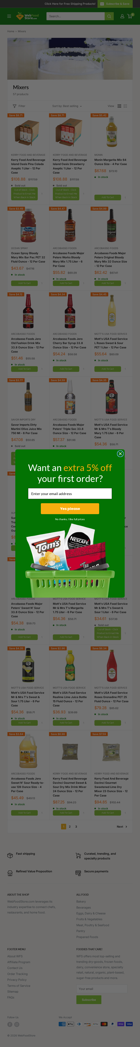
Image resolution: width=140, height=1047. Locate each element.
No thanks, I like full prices (70, 519)
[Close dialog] (120, 454)
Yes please (70, 508)
